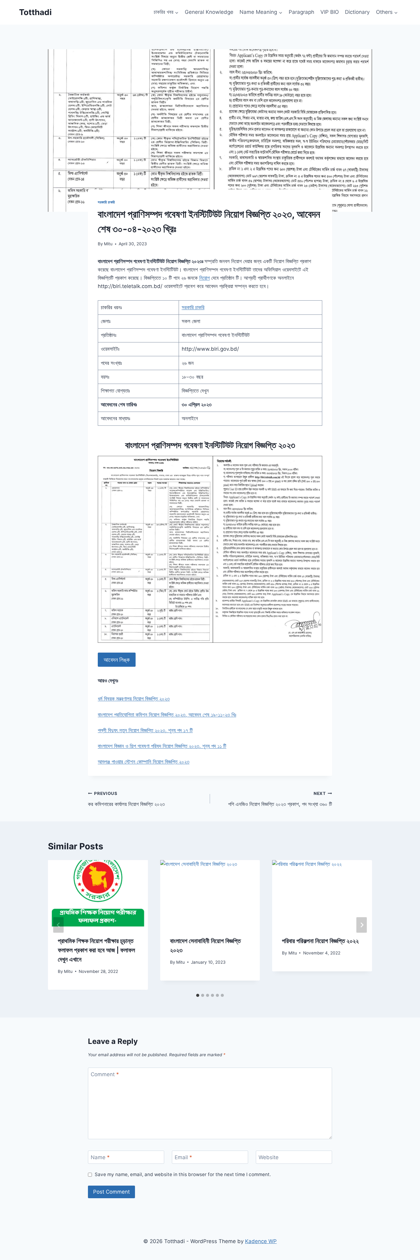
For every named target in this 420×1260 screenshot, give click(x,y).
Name (100, 1157)
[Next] (361, 925)
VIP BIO (329, 12)
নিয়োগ (204, 278)
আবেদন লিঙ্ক (117, 659)
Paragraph (301, 12)
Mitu (108, 243)
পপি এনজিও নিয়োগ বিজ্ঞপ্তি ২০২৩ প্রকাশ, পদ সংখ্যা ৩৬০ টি (280, 799)
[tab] (197, 995)
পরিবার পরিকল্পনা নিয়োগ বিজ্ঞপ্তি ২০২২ (320, 941)
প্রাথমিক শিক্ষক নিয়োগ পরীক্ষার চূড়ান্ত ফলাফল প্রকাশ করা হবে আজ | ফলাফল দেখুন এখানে (96, 950)
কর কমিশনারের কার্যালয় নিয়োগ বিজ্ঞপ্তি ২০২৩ (126, 799)
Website (269, 1157)
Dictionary (357, 12)
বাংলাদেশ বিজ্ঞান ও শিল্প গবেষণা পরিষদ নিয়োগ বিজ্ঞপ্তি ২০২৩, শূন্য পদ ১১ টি (162, 746)
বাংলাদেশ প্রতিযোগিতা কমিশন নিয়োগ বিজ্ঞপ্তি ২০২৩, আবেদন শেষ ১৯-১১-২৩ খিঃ (167, 715)
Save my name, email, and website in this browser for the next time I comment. (183, 1174)
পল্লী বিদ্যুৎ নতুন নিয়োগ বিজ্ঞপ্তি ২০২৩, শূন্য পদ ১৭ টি (145, 730)
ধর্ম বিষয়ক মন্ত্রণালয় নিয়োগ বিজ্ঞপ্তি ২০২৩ (134, 699)
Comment (105, 1074)
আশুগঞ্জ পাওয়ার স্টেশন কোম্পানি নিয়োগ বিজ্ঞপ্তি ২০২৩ (143, 762)
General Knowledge (209, 12)
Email (183, 1157)
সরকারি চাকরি (106, 202)
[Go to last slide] (58, 925)
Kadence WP (261, 1241)
